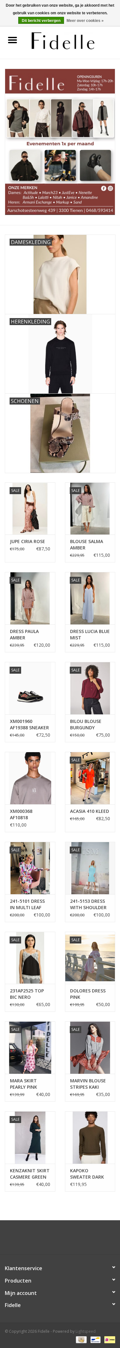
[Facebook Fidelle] (54, 1240)
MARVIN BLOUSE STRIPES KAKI (88, 1084)
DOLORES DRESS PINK (88, 994)
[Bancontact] (95, 1339)
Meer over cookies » (85, 20)
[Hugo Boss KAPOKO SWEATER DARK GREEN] (90, 1137)
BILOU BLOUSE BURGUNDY (85, 724)
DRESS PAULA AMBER (24, 634)
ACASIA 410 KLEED (89, 811)
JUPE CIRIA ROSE (27, 541)
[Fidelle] (72, 40)
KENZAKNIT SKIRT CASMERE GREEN (30, 1174)
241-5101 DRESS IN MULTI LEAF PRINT (27, 904)
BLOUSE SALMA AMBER (86, 544)
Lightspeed (86, 1331)
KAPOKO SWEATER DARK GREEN (87, 1174)
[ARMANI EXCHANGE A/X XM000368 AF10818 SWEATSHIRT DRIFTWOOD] (30, 778)
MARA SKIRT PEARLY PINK (23, 1084)
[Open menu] (12, 39)
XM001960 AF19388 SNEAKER (29, 724)
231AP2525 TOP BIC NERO (27, 994)
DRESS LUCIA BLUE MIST (90, 634)
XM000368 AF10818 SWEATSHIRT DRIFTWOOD (24, 814)
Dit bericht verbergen (41, 20)
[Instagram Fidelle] (66, 1240)
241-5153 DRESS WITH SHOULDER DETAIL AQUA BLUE (88, 904)
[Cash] (81, 1339)
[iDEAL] (108, 1339)
